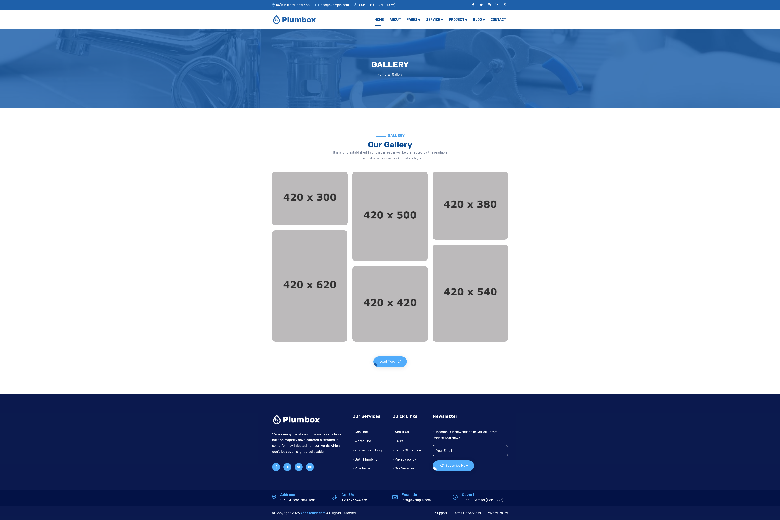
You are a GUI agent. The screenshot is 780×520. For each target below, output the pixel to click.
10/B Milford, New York (293, 5)
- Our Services (403, 468)
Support (441, 513)
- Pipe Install (362, 468)
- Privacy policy (404, 459)
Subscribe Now (456, 465)
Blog (477, 20)
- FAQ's (397, 441)
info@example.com (334, 5)
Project (456, 20)
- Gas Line (360, 432)
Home (379, 20)
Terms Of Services (467, 513)
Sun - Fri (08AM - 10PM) (376, 5)
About (395, 20)
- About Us (400, 432)
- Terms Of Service (406, 450)
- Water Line (361, 441)
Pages (412, 20)
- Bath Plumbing (365, 459)
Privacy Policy (497, 513)
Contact (498, 20)
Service (433, 20)
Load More (387, 361)
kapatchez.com (313, 513)
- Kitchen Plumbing (367, 450)
